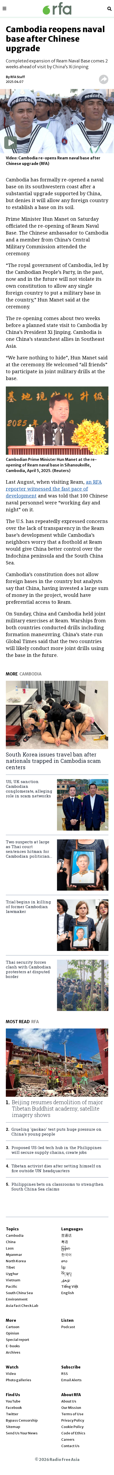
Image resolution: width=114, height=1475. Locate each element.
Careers (67, 1439)
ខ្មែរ (63, 1267)
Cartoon (12, 1327)
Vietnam (13, 1280)
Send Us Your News (22, 1433)
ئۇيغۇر (65, 1280)
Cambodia (15, 1235)
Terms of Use (72, 1414)
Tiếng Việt (69, 1286)
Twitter (12, 1414)
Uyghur (12, 1274)
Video (11, 1373)
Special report (17, 1339)
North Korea (16, 1261)
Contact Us (70, 1446)
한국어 (66, 1254)
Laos (10, 1248)
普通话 (66, 1235)
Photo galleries (18, 1380)
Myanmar (14, 1254)
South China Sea (19, 1293)
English (67, 1293)
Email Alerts (71, 1380)
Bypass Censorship (22, 1420)
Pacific (11, 1286)
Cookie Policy (72, 1427)
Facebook (14, 1407)
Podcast (68, 1327)
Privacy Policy (72, 1420)
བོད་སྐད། (66, 1274)
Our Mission (71, 1407)
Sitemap (13, 1427)
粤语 (64, 1242)
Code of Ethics (73, 1433)
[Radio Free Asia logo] (57, 8)
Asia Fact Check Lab (22, 1305)
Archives (13, 1352)
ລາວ (64, 1261)
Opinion (12, 1333)
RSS (64, 1373)
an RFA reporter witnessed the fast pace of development (54, 489)
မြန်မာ (65, 1248)
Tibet (10, 1267)
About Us (68, 1401)
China (11, 1242)
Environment (17, 1299)
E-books (13, 1346)
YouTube (13, 1401)
